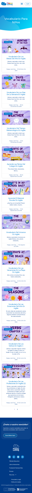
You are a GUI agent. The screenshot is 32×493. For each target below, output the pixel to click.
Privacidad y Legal (16, 479)
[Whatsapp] (13, 456)
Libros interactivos (14, 464)
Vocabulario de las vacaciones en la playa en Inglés (16, 270)
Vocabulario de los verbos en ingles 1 (16, 345)
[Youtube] (18, 456)
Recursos (11, 474)
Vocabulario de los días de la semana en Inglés (16, 94)
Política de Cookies (16, 482)
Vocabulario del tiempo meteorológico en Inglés (16, 129)
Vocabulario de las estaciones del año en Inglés (16, 306)
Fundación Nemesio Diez (16, 468)
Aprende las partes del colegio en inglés (16, 165)
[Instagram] (22, 456)
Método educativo (14, 461)
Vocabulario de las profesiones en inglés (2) (16, 383)
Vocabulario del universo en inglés (16, 233)
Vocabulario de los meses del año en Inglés (16, 58)
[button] (21, 3)
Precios (11, 471)
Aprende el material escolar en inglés (16, 199)
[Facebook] (9, 456)
